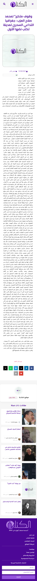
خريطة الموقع (29, 544)
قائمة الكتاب (30, 538)
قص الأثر (12, 71)
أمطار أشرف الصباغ (14, 429)
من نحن (31, 535)
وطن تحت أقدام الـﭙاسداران (12, 502)
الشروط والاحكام (28, 555)
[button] (31, 368)
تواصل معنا (30, 552)
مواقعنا (31, 549)
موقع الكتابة (24, 398)
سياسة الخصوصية (27, 558)
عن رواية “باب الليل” (14, 483)
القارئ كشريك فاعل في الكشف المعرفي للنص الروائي (13, 450)
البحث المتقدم (29, 541)
